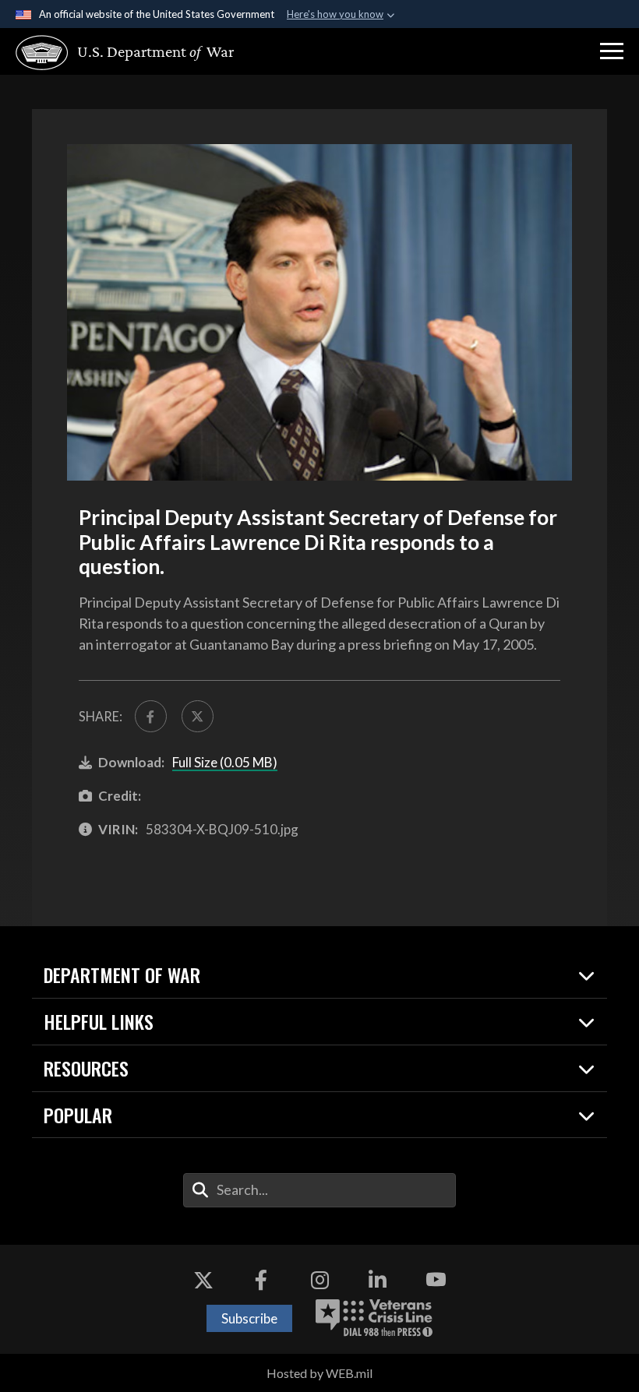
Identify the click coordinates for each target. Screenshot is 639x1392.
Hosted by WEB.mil (319, 1373)
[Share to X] (198, 716)
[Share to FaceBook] (151, 716)
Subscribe (249, 1318)
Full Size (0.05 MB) (224, 762)
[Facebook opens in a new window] (261, 1279)
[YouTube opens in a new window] (435, 1279)
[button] (611, 51)
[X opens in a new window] (203, 1279)
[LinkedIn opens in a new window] (377, 1279)
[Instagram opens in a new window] (319, 1279)
